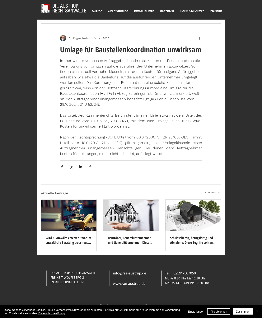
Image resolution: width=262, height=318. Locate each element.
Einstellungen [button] (196, 311)
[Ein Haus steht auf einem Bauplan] (193, 215)
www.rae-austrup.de (129, 283)
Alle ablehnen (219, 311)
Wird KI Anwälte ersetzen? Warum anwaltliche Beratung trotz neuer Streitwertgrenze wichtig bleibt (68, 240)
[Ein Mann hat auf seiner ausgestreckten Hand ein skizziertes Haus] (131, 215)
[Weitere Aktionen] (199, 38)
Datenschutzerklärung (51, 313)
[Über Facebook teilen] (62, 167)
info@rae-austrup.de (129, 273)
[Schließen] (257, 311)
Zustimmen (243, 311)
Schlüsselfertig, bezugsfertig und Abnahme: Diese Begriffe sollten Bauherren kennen (191, 240)
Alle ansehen (213, 192)
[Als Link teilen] (90, 167)
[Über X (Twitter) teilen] (71, 167)
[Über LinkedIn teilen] (80, 167)
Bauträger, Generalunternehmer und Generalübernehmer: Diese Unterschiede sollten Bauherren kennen (129, 240)
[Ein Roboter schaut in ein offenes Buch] (68, 215)
